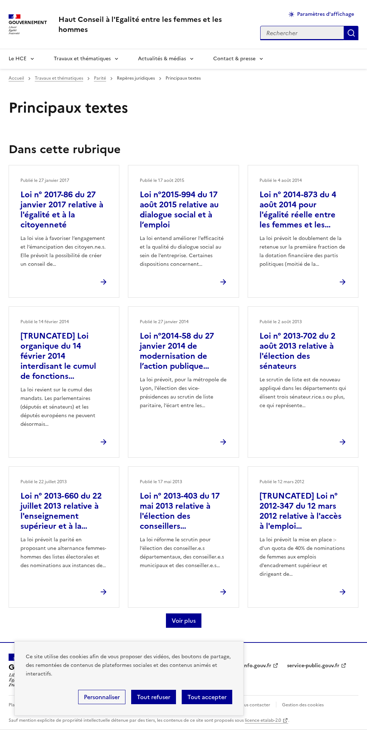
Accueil (16, 78)
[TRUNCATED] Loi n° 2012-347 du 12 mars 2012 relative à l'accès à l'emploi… (300, 511)
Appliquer (351, 33)
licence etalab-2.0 (263, 720)
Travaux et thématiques (82, 58)
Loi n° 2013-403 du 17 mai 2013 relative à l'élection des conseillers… (180, 511)
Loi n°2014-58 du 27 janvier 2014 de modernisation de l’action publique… (177, 351)
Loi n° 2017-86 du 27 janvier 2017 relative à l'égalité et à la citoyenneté (61, 210)
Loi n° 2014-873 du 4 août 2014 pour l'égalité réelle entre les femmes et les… (297, 210)
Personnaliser (102, 697)
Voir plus (184, 620)
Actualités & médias (162, 58)
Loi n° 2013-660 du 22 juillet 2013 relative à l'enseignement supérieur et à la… (61, 511)
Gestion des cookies (303, 705)
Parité (100, 78)
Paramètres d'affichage (325, 14)
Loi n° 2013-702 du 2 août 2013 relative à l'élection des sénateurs (297, 351)
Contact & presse (234, 58)
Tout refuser (153, 697)
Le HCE (18, 58)
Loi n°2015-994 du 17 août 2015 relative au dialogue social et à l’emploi (179, 210)
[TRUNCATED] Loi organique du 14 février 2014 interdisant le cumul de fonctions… (58, 356)
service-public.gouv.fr (313, 665)
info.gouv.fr (257, 665)
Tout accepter (207, 697)
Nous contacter (254, 705)
